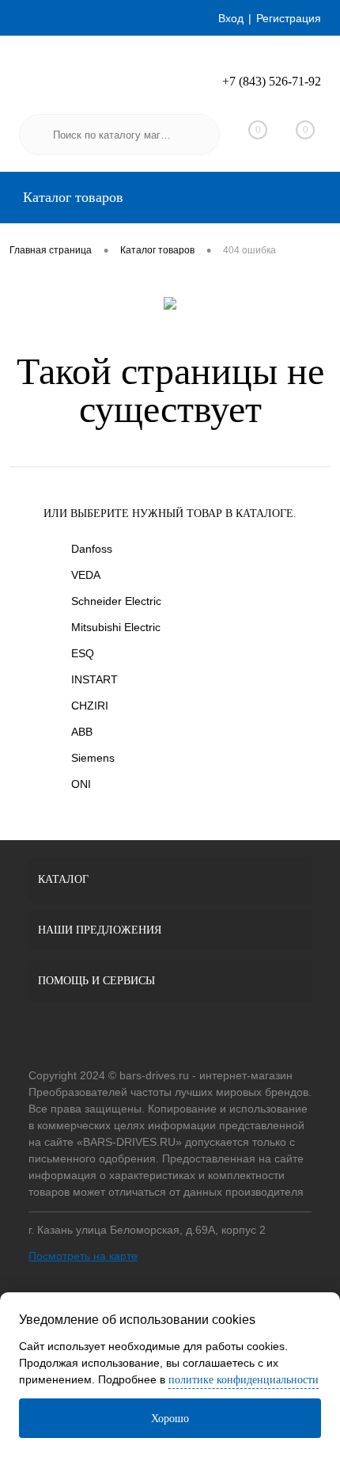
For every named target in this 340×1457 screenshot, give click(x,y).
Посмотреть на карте (83, 1256)
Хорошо (170, 1419)
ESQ (82, 653)
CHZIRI (89, 705)
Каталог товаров (71, 197)
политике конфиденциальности (243, 1380)
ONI (81, 784)
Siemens (93, 757)
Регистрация (288, 18)
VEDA (85, 575)
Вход (231, 18)
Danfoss (91, 548)
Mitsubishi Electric (116, 627)
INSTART (94, 679)
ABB (82, 731)
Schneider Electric (116, 601)
